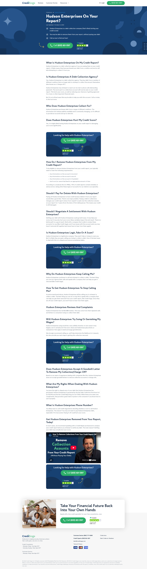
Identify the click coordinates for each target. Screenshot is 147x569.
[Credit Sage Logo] (28, 3)
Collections (103, 535)
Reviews (40, 3)
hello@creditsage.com (79, 541)
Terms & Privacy (78, 544)
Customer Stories (51, 3)
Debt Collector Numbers (107, 538)
